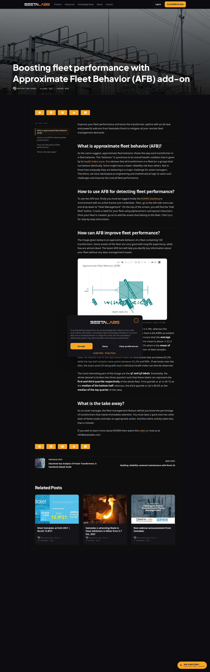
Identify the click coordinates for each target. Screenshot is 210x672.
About (100, 4)
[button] (136, 320)
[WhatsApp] (39, 112)
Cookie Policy (98, 353)
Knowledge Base (86, 4)
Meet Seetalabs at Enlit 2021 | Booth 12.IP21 (53, 529)
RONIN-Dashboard (151, 198)
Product (58, 4)
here (170, 215)
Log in (158, 4)
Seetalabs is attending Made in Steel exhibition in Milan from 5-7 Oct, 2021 (104, 531)
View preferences (128, 346)
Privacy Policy (110, 353)
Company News (63, 89)
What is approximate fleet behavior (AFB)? (52, 131)
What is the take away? (46, 152)
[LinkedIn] (51, 112)
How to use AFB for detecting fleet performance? (51, 138)
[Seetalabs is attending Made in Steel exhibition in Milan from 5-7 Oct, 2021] (105, 509)
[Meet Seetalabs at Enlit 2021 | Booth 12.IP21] (57, 509)
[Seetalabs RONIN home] (37, 4)
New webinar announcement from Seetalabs (152, 529)
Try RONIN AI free (175, 4)
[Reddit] (74, 112)
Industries (70, 4)
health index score (94, 161)
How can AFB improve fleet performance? (48, 146)
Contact (109, 4)
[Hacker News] (85, 112)
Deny (105, 346)
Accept (81, 346)
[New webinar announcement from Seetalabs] (153, 509)
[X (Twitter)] (62, 112)
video (142, 430)
